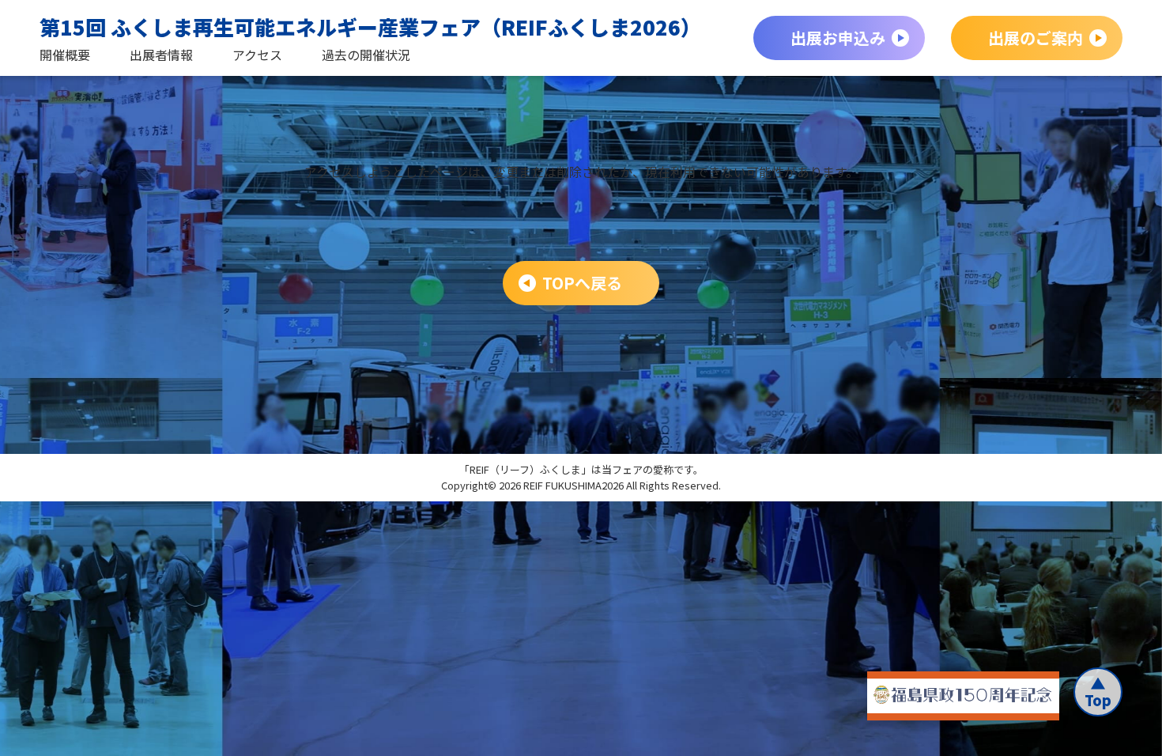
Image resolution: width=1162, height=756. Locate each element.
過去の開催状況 (366, 54)
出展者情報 (161, 54)
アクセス (257, 54)
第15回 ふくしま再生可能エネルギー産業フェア (370, 26)
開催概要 (65, 54)
